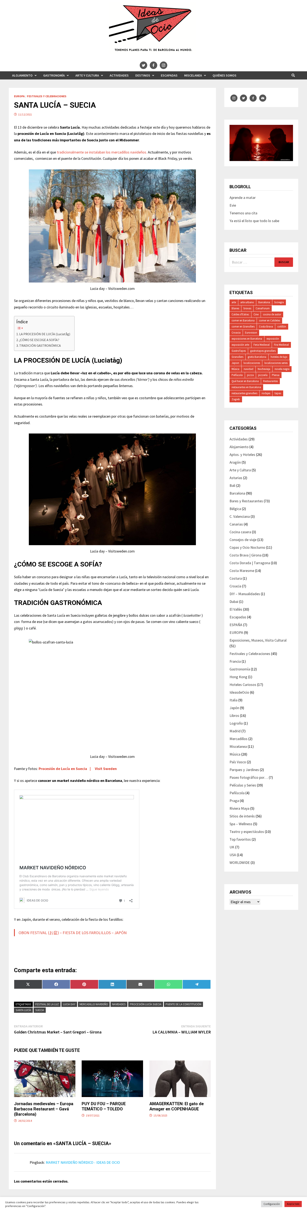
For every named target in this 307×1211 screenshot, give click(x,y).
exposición (272, 338)
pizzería (263, 375)
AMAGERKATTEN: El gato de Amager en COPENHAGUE (176, 1106)
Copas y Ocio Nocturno (247, 547)
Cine (256, 314)
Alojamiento (22, 75)
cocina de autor (272, 314)
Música (235, 369)
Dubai (234, 601)
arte (234, 302)
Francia (235, 661)
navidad (248, 369)
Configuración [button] (272, 1204)
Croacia (236, 332)
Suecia (39, 1010)
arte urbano (247, 302)
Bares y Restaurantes (246, 501)
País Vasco (238, 762)
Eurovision (251, 332)
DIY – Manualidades (245, 593)
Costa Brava (266, 326)
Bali (232, 485)
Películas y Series (243, 785)
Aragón (235, 462)
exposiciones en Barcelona (247, 338)
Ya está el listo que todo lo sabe (254, 220)
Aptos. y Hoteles (242, 454)
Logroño (236, 723)
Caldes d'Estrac (240, 314)
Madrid (235, 731)
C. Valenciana (240, 516)
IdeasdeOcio (239, 692)
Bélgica (235, 508)
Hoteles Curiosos (243, 684)
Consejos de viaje (243, 539)
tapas (278, 393)
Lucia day (69, 1004)
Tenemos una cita (243, 213)
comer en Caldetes (269, 320)
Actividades (119, 75)
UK (232, 847)
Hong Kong (238, 676)
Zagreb (236, 399)
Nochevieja (264, 369)
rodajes (266, 393)
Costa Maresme (242, 570)
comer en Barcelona (243, 320)
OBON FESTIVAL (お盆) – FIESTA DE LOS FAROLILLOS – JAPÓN (73, 932)
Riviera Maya (239, 808)
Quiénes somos (224, 75)
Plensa (275, 375)
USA (233, 854)
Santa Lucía (23, 1010)
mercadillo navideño (94, 1004)
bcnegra (279, 302)
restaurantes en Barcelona (246, 387)
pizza (250, 375)
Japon (235, 363)
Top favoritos (240, 839)
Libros (234, 715)
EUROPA (19, 96)
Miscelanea (193, 75)
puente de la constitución (183, 1004)
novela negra (282, 369)
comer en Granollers (243, 326)
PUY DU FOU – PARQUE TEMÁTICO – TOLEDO (104, 1106)
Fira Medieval (281, 345)
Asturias (236, 477)
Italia (233, 700)
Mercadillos (238, 738)
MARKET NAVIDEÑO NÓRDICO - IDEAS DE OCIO (83, 1162)
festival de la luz (47, 1004)
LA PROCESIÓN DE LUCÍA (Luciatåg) (44, 334)
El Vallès (236, 609)
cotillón (281, 326)
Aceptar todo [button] (293, 1203)
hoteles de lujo (279, 357)
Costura (236, 578)
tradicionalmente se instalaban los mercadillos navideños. (102, 152)
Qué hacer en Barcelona (245, 381)
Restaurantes (270, 381)
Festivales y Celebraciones (46, 96)
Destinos (142, 75)
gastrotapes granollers (263, 351)
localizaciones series (276, 363)
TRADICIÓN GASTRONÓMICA (40, 345)
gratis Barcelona (257, 357)
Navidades (119, 1004)
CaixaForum (263, 308)
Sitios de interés (242, 816)
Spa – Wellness (241, 823)
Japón (234, 707)
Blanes (235, 308)
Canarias (236, 524)
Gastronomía (54, 75)
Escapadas (169, 75)
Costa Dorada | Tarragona (250, 562)
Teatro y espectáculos (247, 831)
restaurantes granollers (244, 393)
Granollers (237, 357)
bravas (247, 308)
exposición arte (240, 345)
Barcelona (264, 302)
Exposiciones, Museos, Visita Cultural (258, 640)
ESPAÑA (236, 624)
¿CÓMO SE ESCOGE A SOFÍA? (39, 340)
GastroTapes (239, 351)
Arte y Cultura (87, 75)
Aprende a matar (243, 197)
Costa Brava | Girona (245, 555)
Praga (234, 800)
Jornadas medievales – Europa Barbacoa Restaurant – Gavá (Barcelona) (43, 1109)
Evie (233, 205)
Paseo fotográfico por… (249, 777)
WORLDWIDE (240, 862)
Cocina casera (240, 531)
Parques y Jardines (244, 769)
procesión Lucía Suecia (145, 1004)
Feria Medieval (262, 345)
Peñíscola (237, 375)
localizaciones (252, 363)
